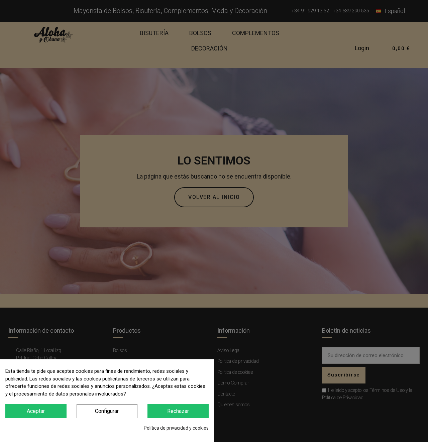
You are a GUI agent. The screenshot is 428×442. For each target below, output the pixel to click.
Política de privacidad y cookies (176, 428)
